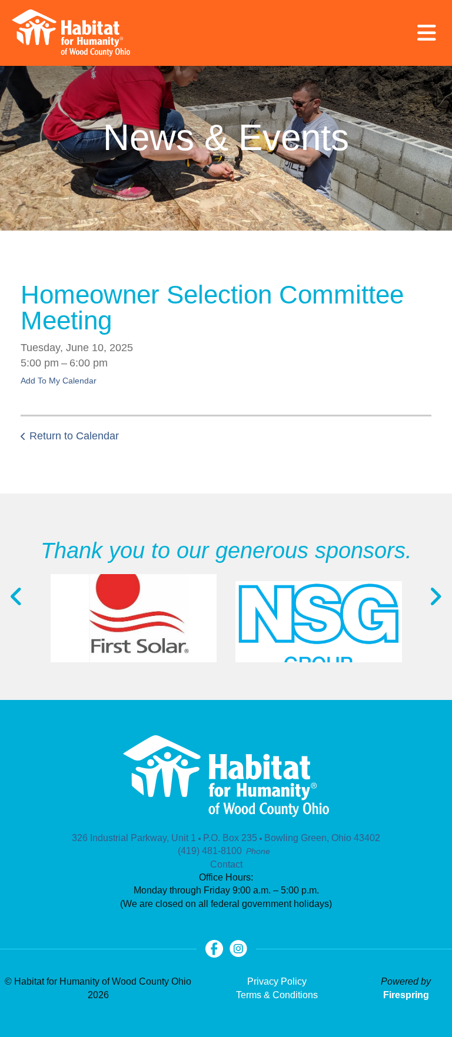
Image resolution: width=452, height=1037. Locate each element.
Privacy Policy (277, 981)
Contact (226, 864)
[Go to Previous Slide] (16, 596)
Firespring (406, 995)
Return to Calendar (74, 436)
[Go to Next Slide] (435, 596)
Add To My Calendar (59, 380)
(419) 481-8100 (210, 851)
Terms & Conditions (277, 995)
